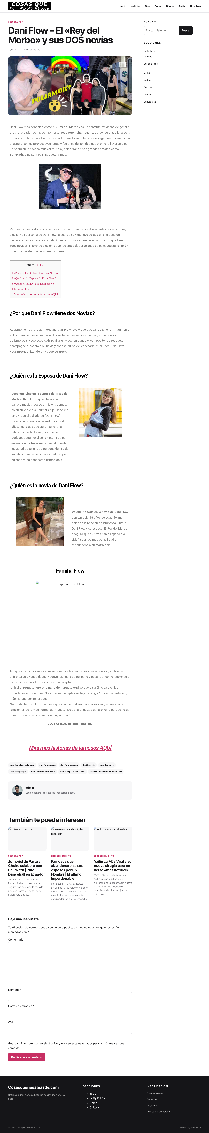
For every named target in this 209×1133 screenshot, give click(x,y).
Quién (181, 6)
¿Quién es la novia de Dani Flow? (33, 283)
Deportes (148, 87)
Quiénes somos (155, 1093)
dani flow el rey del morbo (22, 765)
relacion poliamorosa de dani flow (106, 771)
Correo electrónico (21, 1006)
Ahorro (147, 94)
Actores (148, 56)
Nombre (14, 989)
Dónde (170, 6)
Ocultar (40, 265)
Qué (147, 6)
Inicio (123, 6)
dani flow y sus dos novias (72, 771)
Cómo (157, 6)
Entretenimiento (61, 856)
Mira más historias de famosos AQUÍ (35, 294)
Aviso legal (152, 1105)
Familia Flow (20, 289)
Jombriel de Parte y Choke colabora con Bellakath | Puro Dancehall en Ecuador (26, 867)
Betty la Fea (150, 51)
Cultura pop (15, 22)
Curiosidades (151, 63)
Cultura (147, 80)
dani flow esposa (47, 765)
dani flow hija (89, 765)
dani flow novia (107, 765)
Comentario (17, 939)
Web (11, 1022)
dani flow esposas (69, 765)
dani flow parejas (18, 771)
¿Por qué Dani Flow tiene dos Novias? (35, 273)
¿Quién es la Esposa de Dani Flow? (34, 278)
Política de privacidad (158, 1111)
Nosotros (195, 6)
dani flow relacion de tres (43, 771)
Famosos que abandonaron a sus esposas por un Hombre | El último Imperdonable (67, 870)
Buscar (185, 30)
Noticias (135, 6)
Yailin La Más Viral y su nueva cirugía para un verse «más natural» (112, 865)
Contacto (152, 1099)
